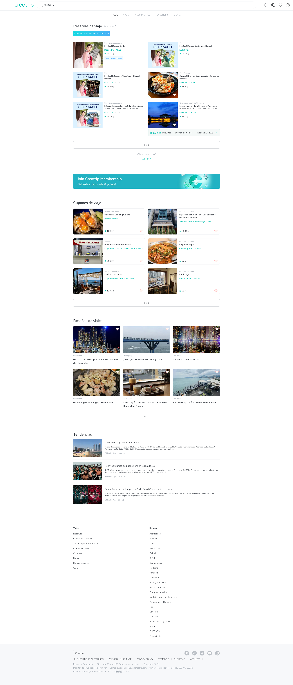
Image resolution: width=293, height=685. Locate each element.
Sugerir (144, 158)
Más (146, 145)
